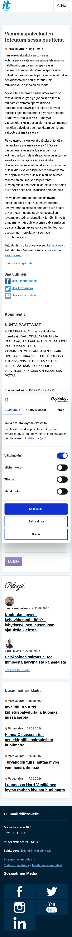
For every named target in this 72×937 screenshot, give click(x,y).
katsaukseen (55, 245)
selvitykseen (13, 255)
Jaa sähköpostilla (24, 295)
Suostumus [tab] (12, 409)
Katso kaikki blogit (17, 670)
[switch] (62, 467)
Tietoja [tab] (59, 409)
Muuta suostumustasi (47, 865)
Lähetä (13, 561)
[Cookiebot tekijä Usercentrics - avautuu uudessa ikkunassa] (51, 399)
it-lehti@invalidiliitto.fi (36, 850)
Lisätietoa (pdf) (36, 438)
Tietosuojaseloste (16, 865)
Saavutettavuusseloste (19, 859)
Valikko (62, 6)
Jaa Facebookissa (24, 281)
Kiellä (36, 534)
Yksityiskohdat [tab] (36, 409)
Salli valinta (36, 521)
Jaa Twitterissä (22, 288)
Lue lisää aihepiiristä (18, 263)
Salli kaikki (36, 509)
